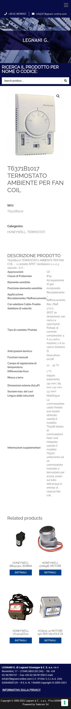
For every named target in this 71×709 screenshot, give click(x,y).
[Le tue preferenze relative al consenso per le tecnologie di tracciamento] (64, 702)
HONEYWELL (16, 232)
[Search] (65, 80)
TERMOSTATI (36, 232)
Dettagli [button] (21, 572)
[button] (66, 5)
